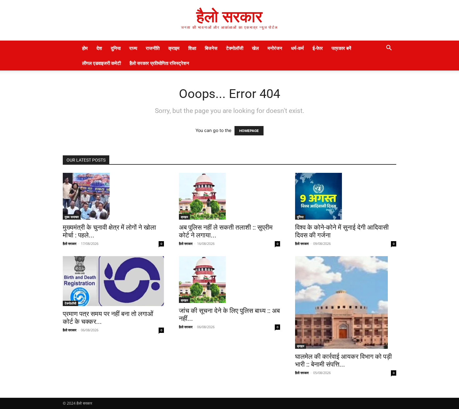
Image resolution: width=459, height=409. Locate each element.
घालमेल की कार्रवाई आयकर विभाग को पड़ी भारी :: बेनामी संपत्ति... (343, 360)
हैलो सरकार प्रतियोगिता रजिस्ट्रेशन (159, 63)
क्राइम (174, 48)
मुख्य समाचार (72, 217)
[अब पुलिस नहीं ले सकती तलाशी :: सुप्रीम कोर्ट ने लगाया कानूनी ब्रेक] (229, 196)
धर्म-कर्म (297, 48)
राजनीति (153, 48)
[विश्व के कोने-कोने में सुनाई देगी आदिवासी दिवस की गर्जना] (345, 196)
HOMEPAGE (249, 131)
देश (99, 48)
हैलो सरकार (69, 243)
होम (85, 48)
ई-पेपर (318, 48)
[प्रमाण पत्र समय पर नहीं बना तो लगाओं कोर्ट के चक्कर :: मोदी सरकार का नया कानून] (113, 281)
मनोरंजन (275, 48)
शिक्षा (192, 48)
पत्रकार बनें (341, 48)
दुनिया (116, 48)
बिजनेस (211, 48)
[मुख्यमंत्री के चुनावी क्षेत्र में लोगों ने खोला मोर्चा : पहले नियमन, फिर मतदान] (113, 196)
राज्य (133, 48)
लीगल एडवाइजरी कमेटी (101, 63)
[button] (388, 48)
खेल (255, 48)
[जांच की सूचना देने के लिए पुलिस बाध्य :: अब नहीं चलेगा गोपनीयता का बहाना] (229, 279)
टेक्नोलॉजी (234, 48)
